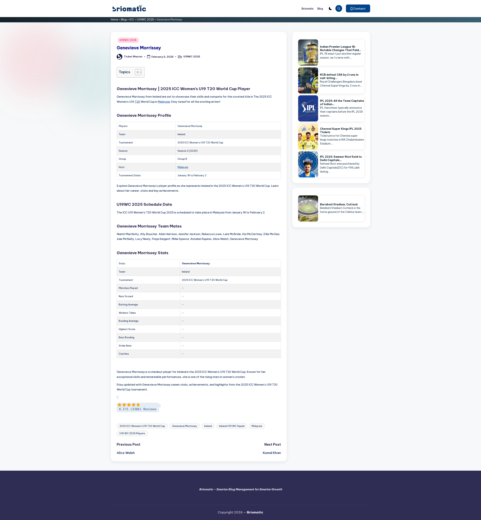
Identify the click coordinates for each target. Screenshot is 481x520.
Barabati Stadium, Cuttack (339, 204)
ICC (131, 19)
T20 (137, 101)
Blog (124, 19)
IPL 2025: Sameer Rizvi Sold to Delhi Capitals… (341, 158)
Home (114, 19)
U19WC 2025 (145, 19)
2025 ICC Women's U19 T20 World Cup (142, 425)
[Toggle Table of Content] (136, 72)
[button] (358, 8)
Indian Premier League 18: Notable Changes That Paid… (340, 48)
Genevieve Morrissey (184, 425)
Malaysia (164, 101)
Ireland (208, 425)
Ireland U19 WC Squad (231, 425)
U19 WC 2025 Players (132, 433)
